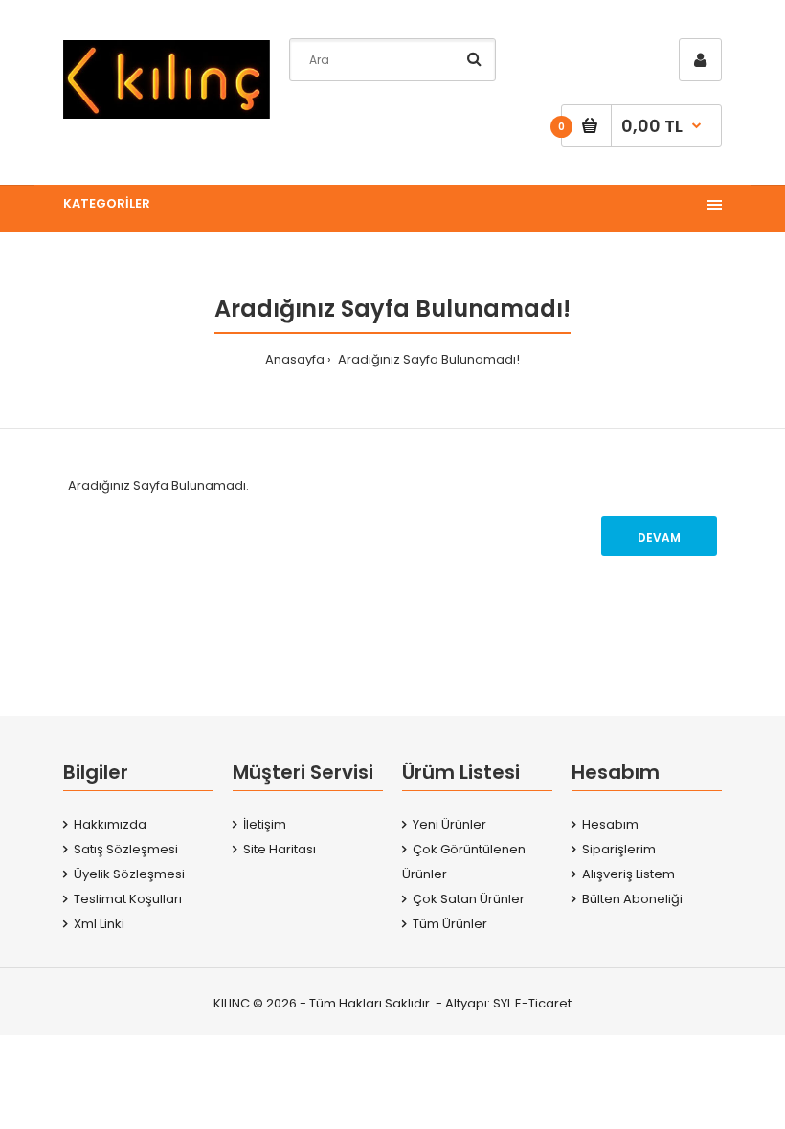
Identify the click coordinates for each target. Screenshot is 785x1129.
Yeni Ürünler (449, 824)
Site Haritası (279, 849)
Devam (659, 537)
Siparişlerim (619, 849)
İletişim (264, 824)
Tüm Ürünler (450, 924)
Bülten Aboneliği (632, 899)
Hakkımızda (110, 824)
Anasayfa (295, 359)
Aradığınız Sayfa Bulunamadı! (427, 359)
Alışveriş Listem (628, 874)
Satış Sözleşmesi (126, 849)
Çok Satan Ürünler (469, 899)
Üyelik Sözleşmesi (129, 874)
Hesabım (610, 824)
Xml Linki (99, 924)
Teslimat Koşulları (128, 899)
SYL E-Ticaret (532, 1003)
